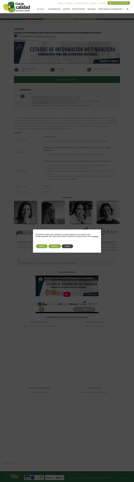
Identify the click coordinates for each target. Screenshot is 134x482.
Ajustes (67, 246)
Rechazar (55, 246)
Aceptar (41, 246)
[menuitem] (118, 3)
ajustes (95, 236)
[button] (127, 9)
